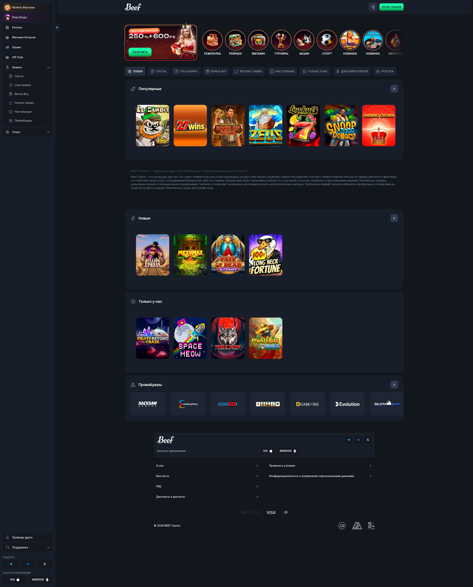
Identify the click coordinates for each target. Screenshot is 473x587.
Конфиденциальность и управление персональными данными (311, 476)
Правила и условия (282, 465)
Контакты (162, 476)
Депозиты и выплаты (170, 496)
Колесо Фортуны (23, 7)
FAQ (158, 486)
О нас (160, 465)
